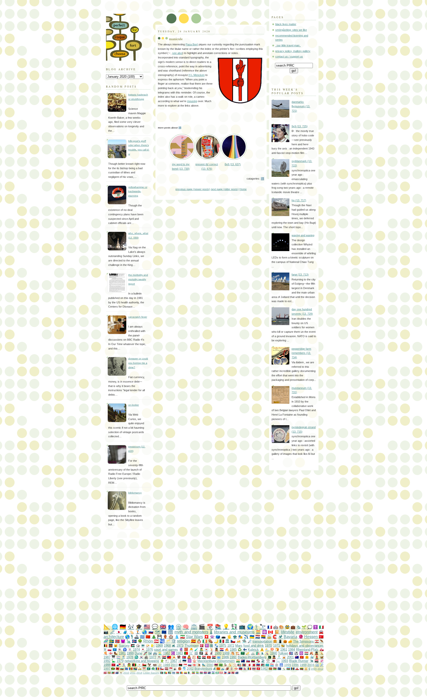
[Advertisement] (223, 581)
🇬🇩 (109, 672)
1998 (303, 664)
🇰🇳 (113, 672)
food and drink (253, 645)
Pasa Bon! (192, 44)
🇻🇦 (153, 645)
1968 (167, 645)
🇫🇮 (245, 649)
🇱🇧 (317, 641)
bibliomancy (135, 492)
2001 (290, 657)
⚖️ (194, 626)
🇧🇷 (221, 664)
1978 (129, 657)
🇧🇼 (173, 672)
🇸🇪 (111, 641)
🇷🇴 (249, 668)
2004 (310, 664)
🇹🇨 (117, 672)
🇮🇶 (214, 657)
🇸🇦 (243, 653)
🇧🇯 (165, 672)
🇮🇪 (204, 641)
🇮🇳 (238, 661)
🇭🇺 (306, 653)
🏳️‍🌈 (263, 637)
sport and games (166, 649)
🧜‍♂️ (160, 653)
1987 (107, 657)
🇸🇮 (190, 664)
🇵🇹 (186, 653)
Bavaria (290, 637)
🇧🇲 (105, 672)
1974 (136, 649)
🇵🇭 (225, 672)
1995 (287, 664)
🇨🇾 (139, 665)
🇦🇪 (199, 657)
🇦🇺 (297, 657)
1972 (230, 645)
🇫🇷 (269, 627)
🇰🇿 (267, 664)
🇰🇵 (184, 657)
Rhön (148, 641)
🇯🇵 (118, 632)
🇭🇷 (222, 649)
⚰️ (210, 641)
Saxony (124, 645)
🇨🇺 (291, 653)
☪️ (173, 653)
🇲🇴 (148, 668)
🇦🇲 (216, 664)
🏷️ (131, 632)
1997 (107, 668)
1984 (291, 649)
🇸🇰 (248, 661)
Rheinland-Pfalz (307, 649)
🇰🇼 (239, 664)
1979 (120, 661)
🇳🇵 (245, 668)
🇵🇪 (221, 672)
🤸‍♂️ (284, 668)
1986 (225, 657)
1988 (107, 665)
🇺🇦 (252, 637)
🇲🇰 (218, 668)
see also (177, 53)
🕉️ (190, 661)
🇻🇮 (121, 672)
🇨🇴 (185, 672)
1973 (179, 645)
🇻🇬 (236, 672)
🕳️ (223, 637)
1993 (284, 661)
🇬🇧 (163, 626)
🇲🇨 (171, 668)
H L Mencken (197, 74)
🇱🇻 (166, 668)
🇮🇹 (321, 627)
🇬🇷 (142, 637)
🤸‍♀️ (267, 653)
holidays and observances (305, 645)
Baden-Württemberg (252, 657)
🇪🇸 (193, 641)
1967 (173, 661)
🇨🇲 (181, 672)
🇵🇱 (109, 649)
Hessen (311, 637)
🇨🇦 (270, 632)
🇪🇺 (164, 632)
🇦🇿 (288, 668)
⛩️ (144, 668)
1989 (225, 653)
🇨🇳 (148, 637)
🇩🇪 (123, 626)
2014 (139, 672)
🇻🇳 (302, 657)
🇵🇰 (269, 657)
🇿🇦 (135, 668)
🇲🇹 (249, 664)
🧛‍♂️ (189, 657)
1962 (264, 668)
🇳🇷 (279, 668)
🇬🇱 (322, 649)
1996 (295, 664)
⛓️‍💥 (112, 632)
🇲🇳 (244, 664)
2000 (210, 664)
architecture (114, 637)
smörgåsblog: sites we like (291, 29)
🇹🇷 (321, 637)
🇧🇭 (253, 664)
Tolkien (283, 653)
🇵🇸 (133, 645)
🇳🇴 (117, 641)
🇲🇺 (275, 668)
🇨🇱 (162, 668)
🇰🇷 (141, 657)
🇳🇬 (217, 672)
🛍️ (258, 653)
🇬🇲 (201, 672)
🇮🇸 (134, 641)
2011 (133, 672)
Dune (138, 653)
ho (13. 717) (299, 200)
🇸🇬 (185, 664)
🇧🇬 (122, 668)
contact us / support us (289, 56)
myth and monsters (191, 632)
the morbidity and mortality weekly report (138, 279)
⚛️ (264, 632)
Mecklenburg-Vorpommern (216, 661)
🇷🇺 (151, 632)
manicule (176, 38)
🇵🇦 (119, 665)
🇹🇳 (258, 668)
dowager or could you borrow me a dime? (138, 362)
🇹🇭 (254, 668)
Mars (238, 645)
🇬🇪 (194, 664)
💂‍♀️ (317, 653)
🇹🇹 (233, 672)
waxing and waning (303, 235)
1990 (273, 653)
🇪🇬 (204, 657)
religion (183, 641)
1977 (152, 657)
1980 (217, 653)
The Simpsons (303, 641)
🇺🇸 (147, 626)
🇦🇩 (157, 668)
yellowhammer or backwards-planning (137, 191)
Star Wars (194, 637)
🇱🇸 (213, 672)
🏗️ (237, 653)
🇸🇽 (229, 672)
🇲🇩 (131, 668)
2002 (190, 668)
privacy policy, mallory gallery (292, 51)
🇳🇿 (243, 661)
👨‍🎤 (201, 649)
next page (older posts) (225, 189)
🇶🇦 (273, 661)
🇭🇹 (258, 664)
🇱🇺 (272, 664)
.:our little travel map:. (288, 45)
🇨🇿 (233, 641)
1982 (166, 653)
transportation (262, 641)
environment (307, 632)
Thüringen (192, 645)
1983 (179, 653)
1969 (159, 645)
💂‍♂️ (216, 649)
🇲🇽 (221, 641)
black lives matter (285, 24)
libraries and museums (234, 632)
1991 (233, 657)
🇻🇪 (253, 661)
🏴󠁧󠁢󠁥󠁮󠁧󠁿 (111, 653)
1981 (122, 653)
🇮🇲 (113, 665)
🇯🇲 (113, 668)
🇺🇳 (115, 649)
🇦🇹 (156, 641)
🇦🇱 (117, 668)
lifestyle (287, 632)
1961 (283, 649)
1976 (149, 649)
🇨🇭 (206, 637)
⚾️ (235, 664)
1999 (130, 653)
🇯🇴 (263, 664)
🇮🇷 (182, 637)
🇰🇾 (209, 672)
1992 (107, 661)
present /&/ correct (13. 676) (206, 166)
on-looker (133, 405)
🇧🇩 (161, 672)
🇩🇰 (202, 645)
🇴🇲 (144, 665)
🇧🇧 (293, 668)
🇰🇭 (205, 672)
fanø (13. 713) (300, 274)
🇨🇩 (126, 668)
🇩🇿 (189, 672)
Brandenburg (203, 668)
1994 (166, 664)
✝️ (315, 627)
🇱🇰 (270, 668)
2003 (174, 664)
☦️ (207, 645)
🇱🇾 (180, 664)
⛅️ (267, 649)
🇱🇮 (240, 668)
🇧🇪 (105, 645)
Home (243, 189)
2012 (320, 668)
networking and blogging (142, 661)
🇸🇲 (223, 668)
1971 (276, 645)
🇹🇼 (169, 657)
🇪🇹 (193, 672)
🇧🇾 (177, 672)
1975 (222, 645)
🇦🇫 (134, 665)
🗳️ (217, 637)
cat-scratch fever (137, 316)
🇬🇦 (197, 672)
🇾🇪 (317, 661)
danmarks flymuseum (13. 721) (301, 106)
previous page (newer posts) (192, 189)
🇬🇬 (236, 668)
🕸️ (276, 664)
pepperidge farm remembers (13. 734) (301, 353)
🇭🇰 (209, 657)
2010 (126, 672)
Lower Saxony (151, 672)
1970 (268, 645)
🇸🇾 (164, 657)
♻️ (240, 649)
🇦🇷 (317, 664)
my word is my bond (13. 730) (181, 166)
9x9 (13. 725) (300, 126)
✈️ (246, 637)
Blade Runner (298, 661)
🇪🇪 (184, 661)
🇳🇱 (257, 637)
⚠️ (262, 649)
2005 (314, 668)
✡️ (301, 653)
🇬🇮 (297, 668)
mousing (192, 101)
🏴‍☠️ (201, 653)
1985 (233, 649)
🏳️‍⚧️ (118, 657)
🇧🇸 (169, 672)
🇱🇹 (301, 668)
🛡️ (173, 641)
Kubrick (253, 649)
